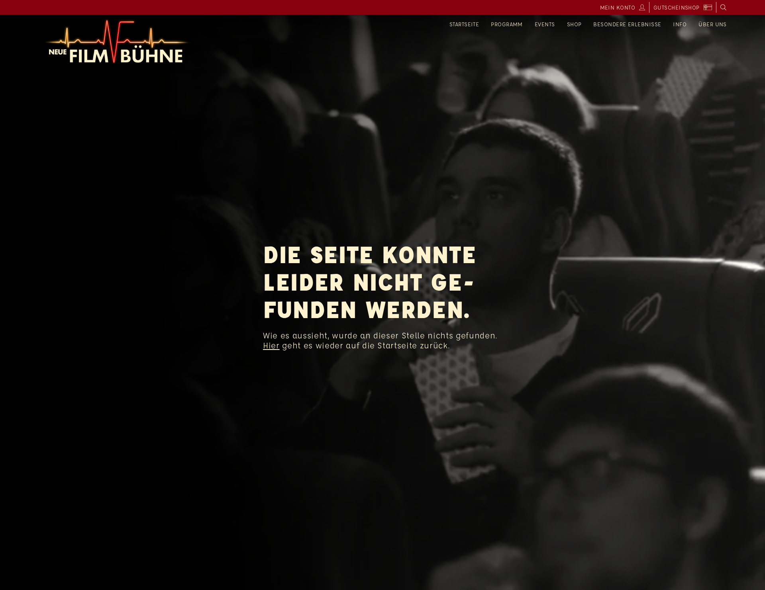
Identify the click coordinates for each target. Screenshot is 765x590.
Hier (271, 345)
